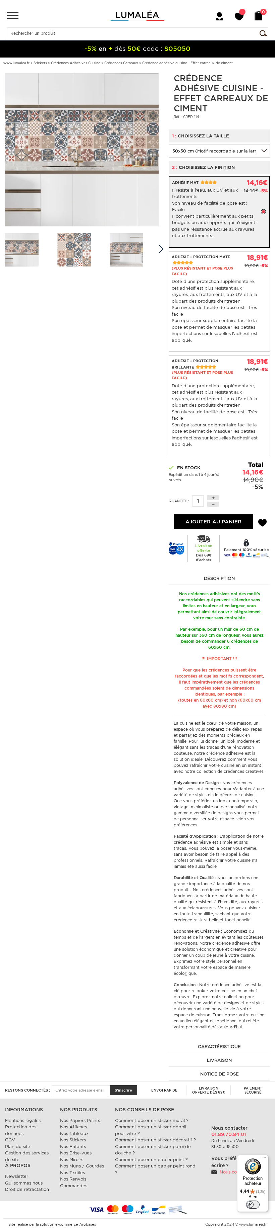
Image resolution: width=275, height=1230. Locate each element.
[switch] (253, 1205)
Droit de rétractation (27, 1189)
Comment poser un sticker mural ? (151, 1120)
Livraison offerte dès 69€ (208, 1090)
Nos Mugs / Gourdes (82, 1165)
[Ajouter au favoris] (262, 522)
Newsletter (16, 1176)
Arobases (87, 1224)
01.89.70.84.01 (228, 1134)
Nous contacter (236, 1171)
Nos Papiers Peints (80, 1120)
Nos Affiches (73, 1126)
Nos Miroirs (71, 1159)
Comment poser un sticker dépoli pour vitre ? (150, 1130)
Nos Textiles (72, 1172)
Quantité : (179, 501)
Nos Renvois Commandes (73, 1182)
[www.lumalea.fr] (137, 15)
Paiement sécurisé (253, 1090)
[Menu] (12, 15)
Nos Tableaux (74, 1133)
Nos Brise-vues (76, 1152)
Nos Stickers (73, 1139)
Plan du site (17, 1146)
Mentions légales (23, 1120)
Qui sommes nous (24, 1183)
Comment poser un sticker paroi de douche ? (153, 1150)
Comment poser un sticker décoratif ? (155, 1139)
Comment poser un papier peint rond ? (155, 1169)
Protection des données (20, 1130)
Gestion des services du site (27, 1156)
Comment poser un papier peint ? (151, 1159)
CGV (10, 1139)
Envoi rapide (164, 1090)
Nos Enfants (73, 1146)
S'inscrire (123, 1090)
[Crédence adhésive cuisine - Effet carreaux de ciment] (82, 149)
